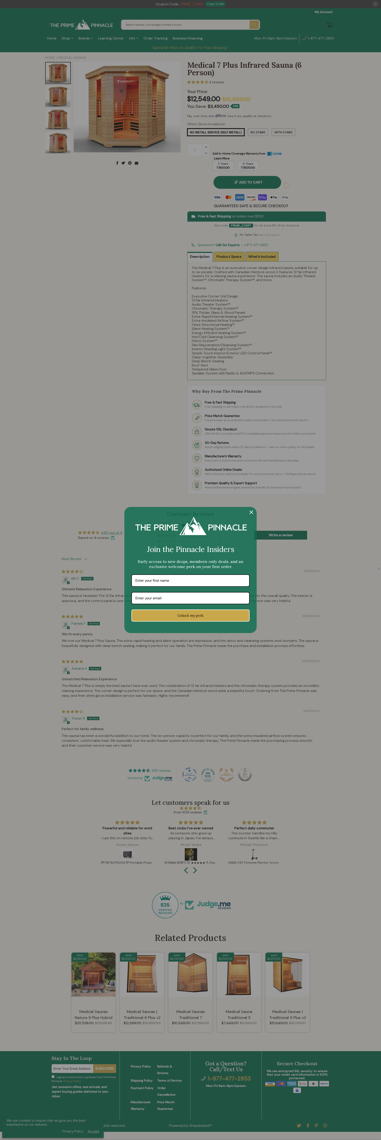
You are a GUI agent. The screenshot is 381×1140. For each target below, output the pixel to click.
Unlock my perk (190, 615)
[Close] (251, 512)
